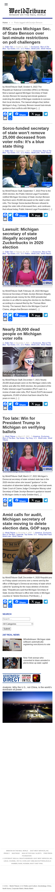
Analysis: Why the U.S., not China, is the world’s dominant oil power (27, 688)
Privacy (7, 853)
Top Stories (11, 49)
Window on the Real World (17, 850)
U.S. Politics (25, 49)
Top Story (29, 438)
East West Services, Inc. (39, 850)
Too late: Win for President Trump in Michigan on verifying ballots (24, 425)
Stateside (19, 534)
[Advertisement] (27, 758)
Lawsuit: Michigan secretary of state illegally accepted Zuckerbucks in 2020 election (23, 238)
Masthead (16, 853)
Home (5, 22)
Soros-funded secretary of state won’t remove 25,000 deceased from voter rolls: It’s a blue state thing (26, 137)
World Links (35, 49)
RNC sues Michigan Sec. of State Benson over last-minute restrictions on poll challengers (27, 35)
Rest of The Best (9, 438)
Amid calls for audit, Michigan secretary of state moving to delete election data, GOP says (26, 521)
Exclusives (35, 47)
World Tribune (46, 49)
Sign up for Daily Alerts (31, 853)
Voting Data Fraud (45, 534)
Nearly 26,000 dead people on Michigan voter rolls (22, 334)
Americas (36, 436)
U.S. (18, 49)
